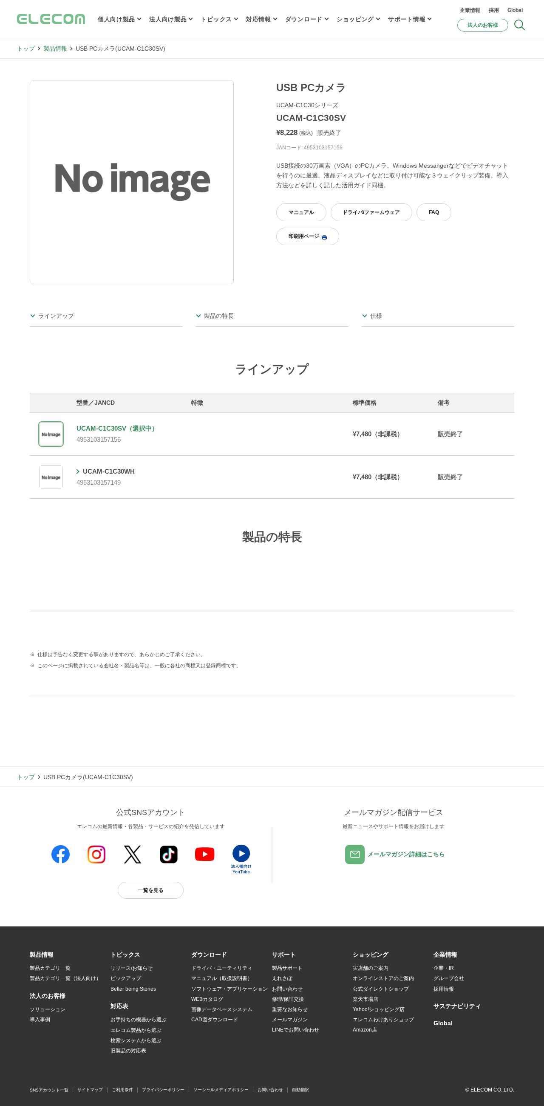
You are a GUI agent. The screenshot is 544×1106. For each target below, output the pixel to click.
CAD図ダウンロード (214, 1020)
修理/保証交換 (288, 999)
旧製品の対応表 (128, 1051)
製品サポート (287, 968)
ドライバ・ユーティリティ (221, 968)
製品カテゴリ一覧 (50, 968)
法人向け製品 (168, 19)
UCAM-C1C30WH (109, 471)
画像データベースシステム (221, 1009)
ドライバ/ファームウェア (371, 212)
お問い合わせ (287, 989)
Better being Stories (133, 989)
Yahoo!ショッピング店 (379, 1009)
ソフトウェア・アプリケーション (229, 989)
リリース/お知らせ (131, 968)
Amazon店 (365, 1030)
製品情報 (55, 48)
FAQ (434, 212)
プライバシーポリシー (163, 1089)
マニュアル (301, 212)
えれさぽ (282, 978)
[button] (125, 955)
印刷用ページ (304, 236)
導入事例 (40, 1020)
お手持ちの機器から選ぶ (138, 1020)
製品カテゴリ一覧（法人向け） (65, 978)
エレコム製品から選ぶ (136, 1030)
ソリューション (47, 1009)
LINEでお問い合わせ (295, 1030)
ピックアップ (125, 978)
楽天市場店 (365, 999)
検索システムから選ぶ (136, 1040)
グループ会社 (449, 978)
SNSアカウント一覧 (49, 1090)
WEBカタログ (207, 999)
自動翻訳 (300, 1089)
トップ (26, 48)
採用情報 (444, 989)
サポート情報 (406, 19)
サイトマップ (90, 1089)
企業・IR (444, 968)
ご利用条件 (122, 1089)
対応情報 (258, 19)
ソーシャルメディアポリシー (221, 1089)
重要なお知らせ (290, 1009)
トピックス (216, 19)
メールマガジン (290, 1020)
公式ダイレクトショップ (381, 989)
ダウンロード (304, 19)
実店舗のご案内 (370, 968)
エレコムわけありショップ (383, 1020)
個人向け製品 (116, 19)
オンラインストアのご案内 (383, 978)
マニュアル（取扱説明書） (221, 978)
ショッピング (355, 19)
